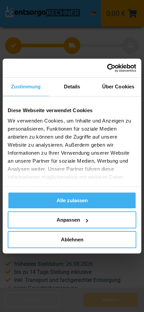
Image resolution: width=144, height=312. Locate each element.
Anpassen (68, 220)
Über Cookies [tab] (118, 86)
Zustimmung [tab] (26, 86)
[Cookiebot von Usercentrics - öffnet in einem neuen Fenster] (107, 68)
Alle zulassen (72, 200)
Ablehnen (72, 239)
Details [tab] (72, 86)
